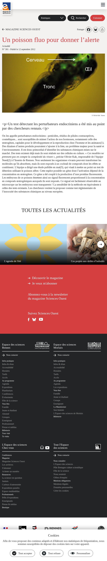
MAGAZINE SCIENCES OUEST (23, 29)
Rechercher (81, 18)
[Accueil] (6, 8)
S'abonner (97, 18)
